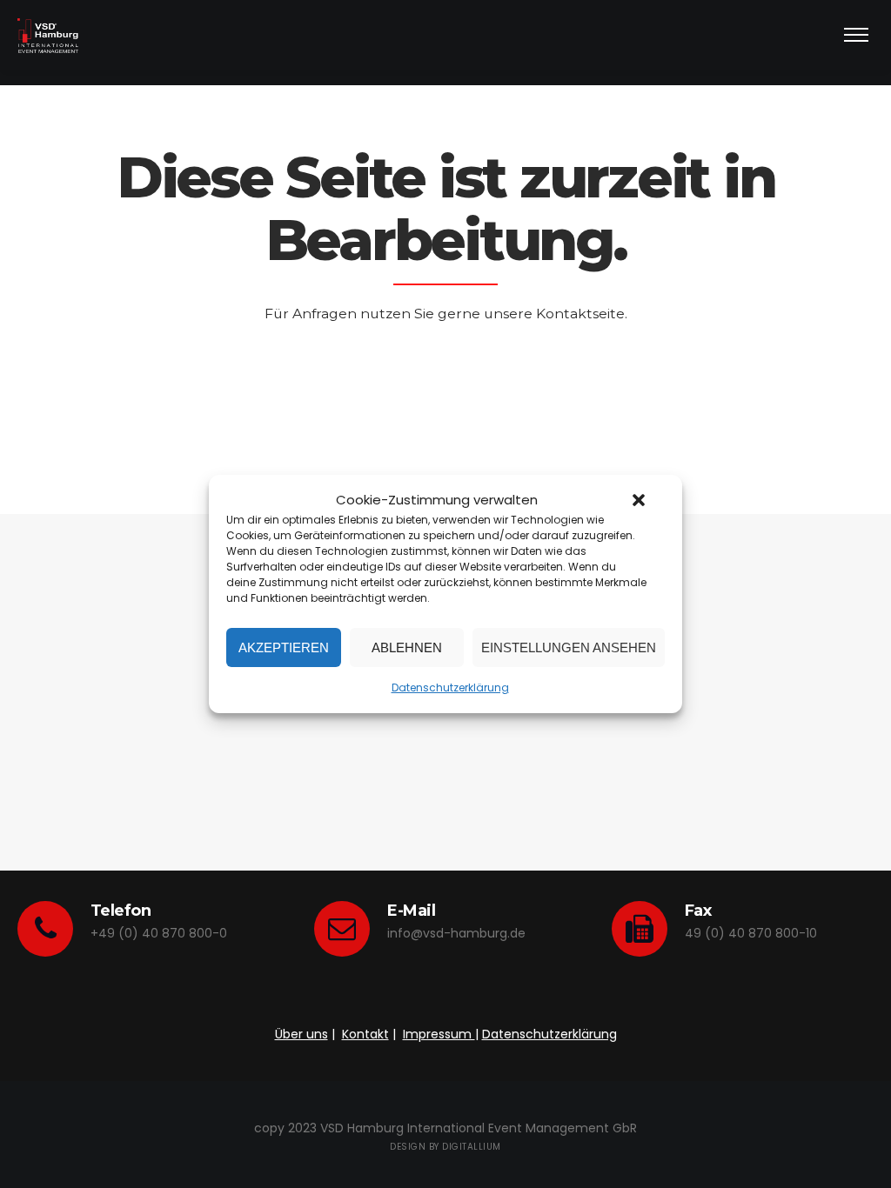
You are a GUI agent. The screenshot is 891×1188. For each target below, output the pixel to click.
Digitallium (471, 1146)
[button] (638, 500)
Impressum (439, 1034)
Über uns (301, 1034)
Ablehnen (407, 647)
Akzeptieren (283, 647)
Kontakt (365, 1034)
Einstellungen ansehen (568, 647)
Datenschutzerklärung (450, 687)
